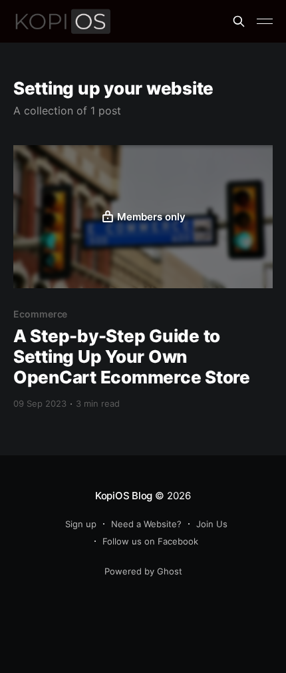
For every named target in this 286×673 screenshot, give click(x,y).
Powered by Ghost (143, 571)
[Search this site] (238, 21)
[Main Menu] (265, 21)
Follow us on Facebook (150, 541)
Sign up (80, 524)
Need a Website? (146, 524)
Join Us (211, 524)
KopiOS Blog (124, 495)
